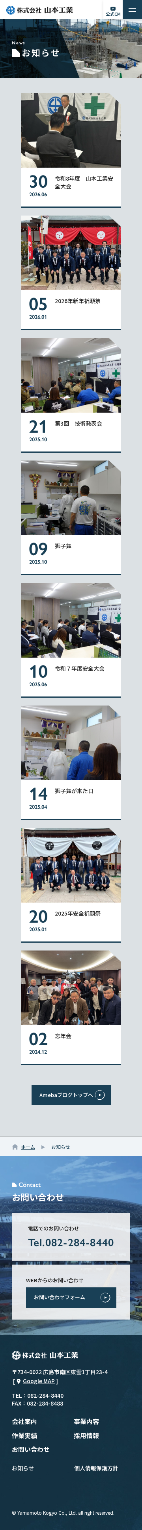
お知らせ (23, 1468)
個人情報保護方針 (96, 1468)
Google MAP (39, 1381)
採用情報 (86, 1435)
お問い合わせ (31, 1449)
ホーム (28, 1146)
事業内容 (86, 1421)
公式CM (113, 14)
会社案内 (24, 1421)
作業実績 (24, 1435)
